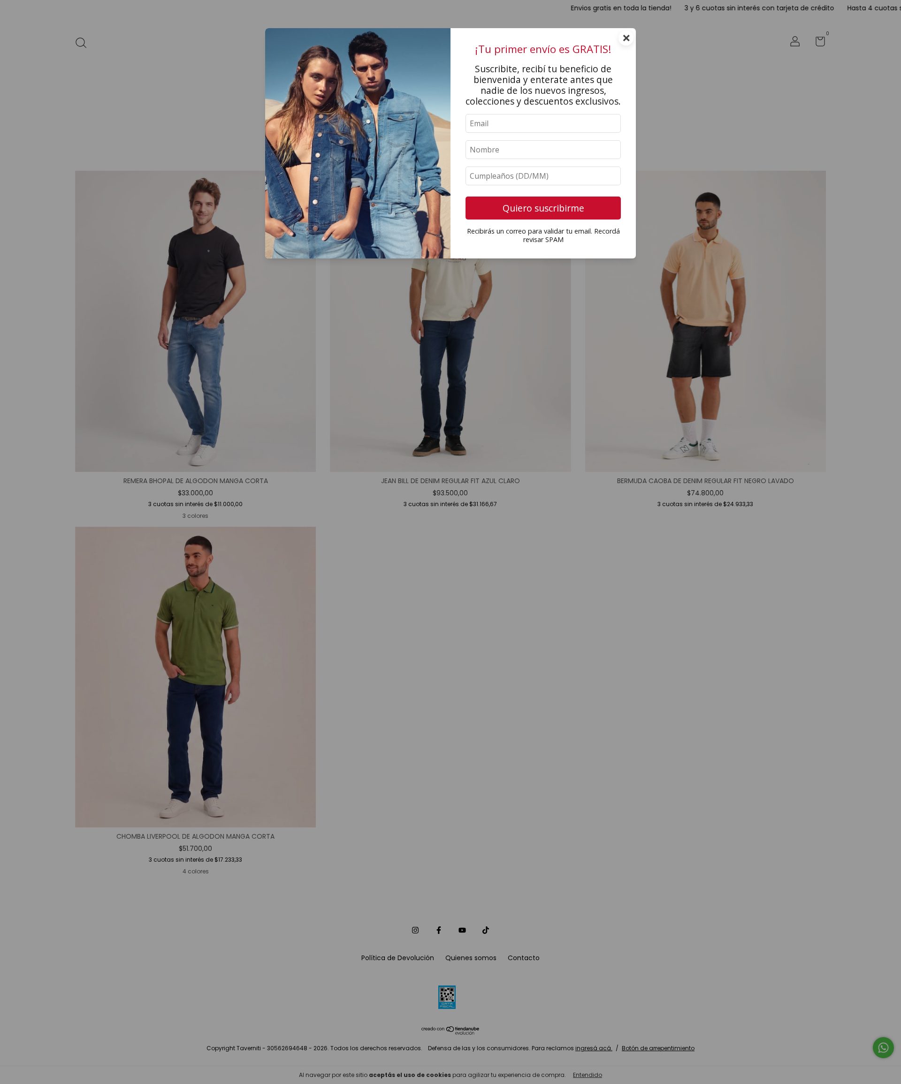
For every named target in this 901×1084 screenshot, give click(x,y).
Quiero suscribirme (543, 208)
